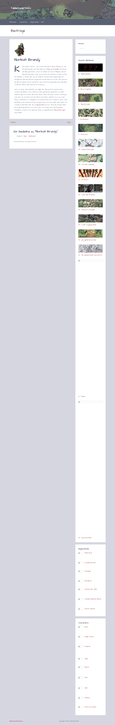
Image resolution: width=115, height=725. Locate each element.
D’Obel (48, 69)
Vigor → (70, 122)
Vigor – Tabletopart (29, 136)
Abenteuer (13, 22)
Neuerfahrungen (59, 110)
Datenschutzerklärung (15, 721)
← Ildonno (12, 122)
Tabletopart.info (21, 8)
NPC (42, 22)
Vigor (39, 89)
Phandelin (56, 69)
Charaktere (23, 22)
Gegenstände (34, 22)
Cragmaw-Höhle (39, 105)
